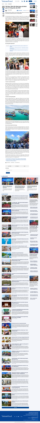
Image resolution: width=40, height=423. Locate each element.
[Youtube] (27, 1)
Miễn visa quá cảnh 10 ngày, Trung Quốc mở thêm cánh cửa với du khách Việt (34, 242)
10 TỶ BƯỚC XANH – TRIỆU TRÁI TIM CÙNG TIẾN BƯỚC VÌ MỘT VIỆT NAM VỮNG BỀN (34, 227)
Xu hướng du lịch (15, 327)
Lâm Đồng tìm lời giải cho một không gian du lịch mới (19, 266)
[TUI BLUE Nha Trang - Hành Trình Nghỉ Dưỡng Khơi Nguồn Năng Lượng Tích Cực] (6, 360)
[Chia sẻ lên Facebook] (3, 11)
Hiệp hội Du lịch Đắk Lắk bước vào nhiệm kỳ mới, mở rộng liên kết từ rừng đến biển (7, 187)
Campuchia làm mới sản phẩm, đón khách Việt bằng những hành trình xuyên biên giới (32, 187)
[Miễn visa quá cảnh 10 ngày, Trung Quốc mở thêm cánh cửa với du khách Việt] (6, 297)
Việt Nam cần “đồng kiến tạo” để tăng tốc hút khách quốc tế (34, 271)
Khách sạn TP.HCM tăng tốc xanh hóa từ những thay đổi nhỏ (33, 261)
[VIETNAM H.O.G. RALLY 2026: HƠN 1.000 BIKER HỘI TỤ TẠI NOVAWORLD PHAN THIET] (6, 353)
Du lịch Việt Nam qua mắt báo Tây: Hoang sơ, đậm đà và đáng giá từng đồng (16, 158)
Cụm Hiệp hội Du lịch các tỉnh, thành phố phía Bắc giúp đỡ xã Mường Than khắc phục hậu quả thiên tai (34, 217)
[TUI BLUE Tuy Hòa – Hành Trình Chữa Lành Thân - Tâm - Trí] (6, 382)
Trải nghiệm (15, 363)
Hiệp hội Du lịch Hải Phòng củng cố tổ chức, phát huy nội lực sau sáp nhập (34, 211)
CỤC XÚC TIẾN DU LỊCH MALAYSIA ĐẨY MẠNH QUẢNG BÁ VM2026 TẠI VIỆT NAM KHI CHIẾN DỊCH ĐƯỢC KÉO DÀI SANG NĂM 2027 (20, 187)
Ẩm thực (15, 307)
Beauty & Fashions (15, 318)
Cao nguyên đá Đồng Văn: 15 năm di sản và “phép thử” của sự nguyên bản (34, 292)
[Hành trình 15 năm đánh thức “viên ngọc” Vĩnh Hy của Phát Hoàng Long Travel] (6, 227)
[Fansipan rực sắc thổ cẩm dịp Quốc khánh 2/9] (6, 410)
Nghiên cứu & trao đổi (34, 248)
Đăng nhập (35, 1)
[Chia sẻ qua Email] (3, 13)
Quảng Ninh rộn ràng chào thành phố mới (17, 252)
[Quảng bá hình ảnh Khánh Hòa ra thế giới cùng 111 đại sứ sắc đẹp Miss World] (6, 332)
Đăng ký (30, 1)
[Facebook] (24, 1)
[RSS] (22, 1)
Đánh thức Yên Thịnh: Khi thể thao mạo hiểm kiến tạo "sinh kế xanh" (34, 295)
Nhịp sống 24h (15, 264)
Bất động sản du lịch (15, 314)
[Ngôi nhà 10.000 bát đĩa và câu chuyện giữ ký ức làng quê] (6, 198)
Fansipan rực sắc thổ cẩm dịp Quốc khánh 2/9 (18, 408)
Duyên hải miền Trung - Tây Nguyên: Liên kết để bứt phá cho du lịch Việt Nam (16, 159)
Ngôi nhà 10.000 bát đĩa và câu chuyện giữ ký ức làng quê (20, 195)
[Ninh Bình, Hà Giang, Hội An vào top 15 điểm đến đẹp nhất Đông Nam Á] (6, 403)
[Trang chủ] (3, 9)
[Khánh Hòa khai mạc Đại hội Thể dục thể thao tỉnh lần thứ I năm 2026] (6, 396)
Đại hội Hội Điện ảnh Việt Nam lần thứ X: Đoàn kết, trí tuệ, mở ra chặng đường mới (34, 245)
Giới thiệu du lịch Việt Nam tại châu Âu (11, 160)
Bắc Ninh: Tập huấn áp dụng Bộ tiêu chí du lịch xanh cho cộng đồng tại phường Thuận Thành (34, 208)
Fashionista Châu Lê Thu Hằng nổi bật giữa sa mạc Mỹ (19, 246)
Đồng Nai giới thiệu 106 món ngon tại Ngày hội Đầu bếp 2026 (20, 337)
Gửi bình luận (7, 172)
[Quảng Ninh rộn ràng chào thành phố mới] (6, 255)
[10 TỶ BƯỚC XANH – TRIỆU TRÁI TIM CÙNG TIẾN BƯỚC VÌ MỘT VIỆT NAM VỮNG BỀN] (6, 205)
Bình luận (3, 7)
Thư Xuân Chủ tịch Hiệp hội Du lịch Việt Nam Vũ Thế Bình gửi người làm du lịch (34, 201)
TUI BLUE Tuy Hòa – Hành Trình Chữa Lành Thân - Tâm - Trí (20, 379)
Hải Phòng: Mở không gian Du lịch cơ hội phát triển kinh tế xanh (34, 214)
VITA (31, 194)
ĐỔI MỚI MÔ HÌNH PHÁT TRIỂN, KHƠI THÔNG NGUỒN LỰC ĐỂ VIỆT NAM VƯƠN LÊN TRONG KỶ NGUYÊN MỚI (34, 265)
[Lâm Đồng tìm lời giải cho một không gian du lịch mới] (6, 269)
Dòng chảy (15, 236)
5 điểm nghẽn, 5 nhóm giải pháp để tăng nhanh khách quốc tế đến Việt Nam (33, 268)
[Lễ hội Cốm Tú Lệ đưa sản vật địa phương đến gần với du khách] (6, 276)
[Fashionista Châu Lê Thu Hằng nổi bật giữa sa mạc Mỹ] (6, 248)
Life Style (14, 207)
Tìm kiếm (19, 1)
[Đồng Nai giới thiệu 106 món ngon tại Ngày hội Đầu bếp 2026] (6, 339)
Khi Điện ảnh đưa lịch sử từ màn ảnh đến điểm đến (19, 323)
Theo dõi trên (24, 10)
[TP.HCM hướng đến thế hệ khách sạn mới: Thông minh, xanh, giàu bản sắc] (6, 290)
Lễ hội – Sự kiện (15, 278)
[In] (3, 16)
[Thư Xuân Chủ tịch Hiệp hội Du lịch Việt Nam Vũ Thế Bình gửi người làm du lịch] (34, 196)
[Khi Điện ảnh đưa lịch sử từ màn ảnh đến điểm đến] (6, 325)
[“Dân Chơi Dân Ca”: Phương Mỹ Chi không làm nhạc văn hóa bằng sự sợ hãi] (6, 241)
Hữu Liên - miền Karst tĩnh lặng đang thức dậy (33, 298)
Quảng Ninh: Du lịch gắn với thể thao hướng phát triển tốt (34, 289)
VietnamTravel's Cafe (34, 276)
